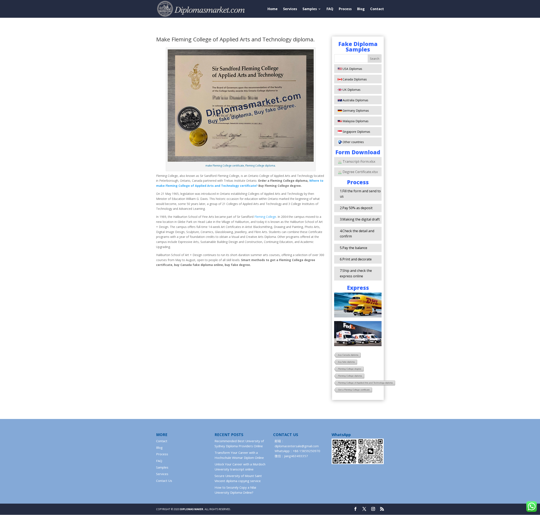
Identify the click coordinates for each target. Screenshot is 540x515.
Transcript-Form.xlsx (359, 161)
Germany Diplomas (356, 110)
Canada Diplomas (355, 79)
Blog (361, 9)
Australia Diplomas (355, 100)
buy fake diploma (346, 362)
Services (290, 9)
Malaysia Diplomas (356, 121)
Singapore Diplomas (356, 132)
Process (345, 9)
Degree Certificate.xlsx (360, 171)
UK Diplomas (351, 90)
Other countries (353, 142)
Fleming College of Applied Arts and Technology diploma (365, 383)
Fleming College (265, 217)
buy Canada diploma (348, 355)
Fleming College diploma (350, 376)
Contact (377, 9)
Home (272, 9)
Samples (309, 9)
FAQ (330, 9)
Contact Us (164, 480)
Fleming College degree (349, 369)
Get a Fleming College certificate (354, 390)
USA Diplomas (352, 69)
